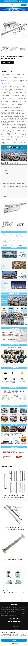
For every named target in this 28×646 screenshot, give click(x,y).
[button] (2, 30)
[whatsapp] (26, 320)
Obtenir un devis (23, 4)
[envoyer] (16, 1)
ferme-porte (4, 80)
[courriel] (26, 324)
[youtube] (10, 619)
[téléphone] (26, 317)
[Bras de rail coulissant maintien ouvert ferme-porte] (14, 30)
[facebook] (17, 619)
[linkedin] (14, 619)
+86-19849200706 (15, 626)
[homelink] (14, 4)
